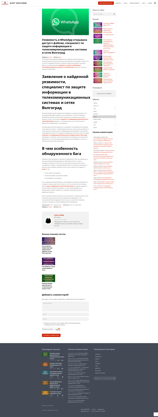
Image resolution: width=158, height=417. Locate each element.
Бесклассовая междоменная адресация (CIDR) (108, 57)
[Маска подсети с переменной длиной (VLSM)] (98, 29)
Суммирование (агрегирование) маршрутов (108, 63)
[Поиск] (114, 14)
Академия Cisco (85, 411)
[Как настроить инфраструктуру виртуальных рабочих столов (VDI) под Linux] (48, 238)
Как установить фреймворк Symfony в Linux (76, 401)
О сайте (93, 409)
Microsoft (98, 370)
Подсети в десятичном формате (106, 75)
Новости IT (98, 356)
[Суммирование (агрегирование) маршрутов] (98, 62)
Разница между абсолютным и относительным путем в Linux (47, 286)
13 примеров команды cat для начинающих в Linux (103, 187)
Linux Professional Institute (98, 411)
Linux (96, 361)
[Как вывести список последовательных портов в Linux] (45, 371)
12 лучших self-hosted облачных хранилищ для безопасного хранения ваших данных (103, 145)
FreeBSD (97, 363)
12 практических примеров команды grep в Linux (104, 151)
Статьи (50, 57)
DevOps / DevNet (100, 373)
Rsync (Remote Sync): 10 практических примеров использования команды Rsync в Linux (103, 172)
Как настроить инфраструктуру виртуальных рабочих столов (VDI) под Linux (47, 249)
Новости (97, 354)
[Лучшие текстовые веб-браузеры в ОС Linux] (45, 363)
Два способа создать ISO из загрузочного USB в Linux (104, 182)
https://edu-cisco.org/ (60, 219)
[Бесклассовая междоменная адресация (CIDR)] (98, 56)
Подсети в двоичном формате (109, 51)
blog (60, 57)
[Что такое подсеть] (98, 35)
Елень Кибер (59, 215)
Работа (97, 359)
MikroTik (97, 368)
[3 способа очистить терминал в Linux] (45, 392)
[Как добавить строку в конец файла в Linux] (48, 258)
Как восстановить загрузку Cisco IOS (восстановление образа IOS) (103, 138)
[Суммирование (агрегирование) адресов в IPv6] (98, 79)
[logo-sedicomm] (5, 3)
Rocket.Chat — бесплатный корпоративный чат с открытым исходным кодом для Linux (104, 157)
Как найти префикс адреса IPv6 (108, 24)
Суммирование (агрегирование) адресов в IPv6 (108, 80)
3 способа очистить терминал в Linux (56, 392)
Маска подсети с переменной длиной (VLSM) (108, 30)
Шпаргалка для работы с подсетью (109, 68)
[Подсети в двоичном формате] (98, 51)
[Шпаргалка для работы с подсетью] (98, 68)
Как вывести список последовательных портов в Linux (56, 373)
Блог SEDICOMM (85, 409)
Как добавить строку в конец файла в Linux (48, 268)
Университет (100, 409)
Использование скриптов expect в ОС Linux (103, 163)
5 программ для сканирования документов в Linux (104, 178)
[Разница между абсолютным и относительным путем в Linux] (48, 275)
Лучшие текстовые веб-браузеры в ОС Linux (56, 365)
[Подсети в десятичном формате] (98, 73)
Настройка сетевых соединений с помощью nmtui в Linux (78, 397)
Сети (96, 366)
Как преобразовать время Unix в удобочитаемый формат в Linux (56, 384)
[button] (155, 3)
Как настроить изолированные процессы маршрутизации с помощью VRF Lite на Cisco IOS (108, 44)
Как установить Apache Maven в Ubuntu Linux (103, 167)
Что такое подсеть (108, 34)
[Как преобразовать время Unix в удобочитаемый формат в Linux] (45, 382)
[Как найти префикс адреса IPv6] (98, 23)
